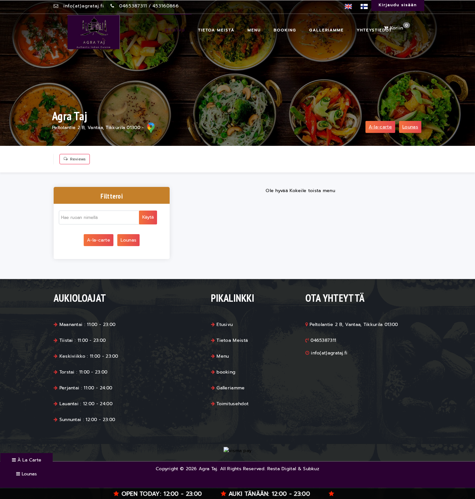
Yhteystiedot (374, 30)
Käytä (148, 217)
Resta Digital (281, 468)
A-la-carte (380, 127)
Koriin (398, 28)
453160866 (166, 6)
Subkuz (311, 468)
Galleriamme (326, 30)
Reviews (78, 159)
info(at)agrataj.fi (83, 6)
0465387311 (133, 6)
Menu (254, 30)
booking (285, 30)
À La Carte (28, 460)
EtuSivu (175, 30)
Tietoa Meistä (216, 30)
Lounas (410, 127)
